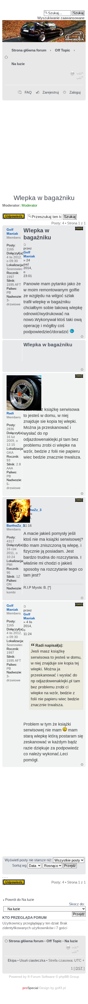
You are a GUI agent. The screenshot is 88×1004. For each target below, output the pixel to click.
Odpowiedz (11, 215)
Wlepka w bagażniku (44, 197)
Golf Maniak (29, 254)
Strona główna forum (28, 50)
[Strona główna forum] (44, 22)
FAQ (28, 92)
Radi (10, 413)
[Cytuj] (79, 228)
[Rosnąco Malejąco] (60, 865)
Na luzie (18, 64)
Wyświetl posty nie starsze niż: (29, 860)
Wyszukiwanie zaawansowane (60, 18)
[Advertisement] (44, 145)
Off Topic (62, 50)
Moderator (29, 205)
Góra (82, 336)
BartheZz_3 (32, 510)
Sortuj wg (19, 865)
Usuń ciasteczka (32, 960)
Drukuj (72, 76)
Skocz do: (76, 904)
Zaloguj (74, 92)
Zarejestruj (50, 92)
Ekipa (12, 960)
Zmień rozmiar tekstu (80, 76)
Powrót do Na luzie (19, 900)
